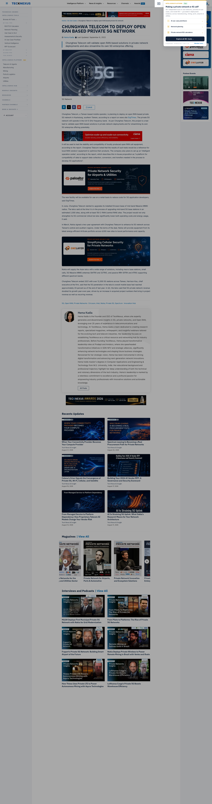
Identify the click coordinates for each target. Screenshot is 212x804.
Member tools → (199, 43)
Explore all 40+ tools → (185, 39)
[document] (106, 402)
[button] (208, 5)
